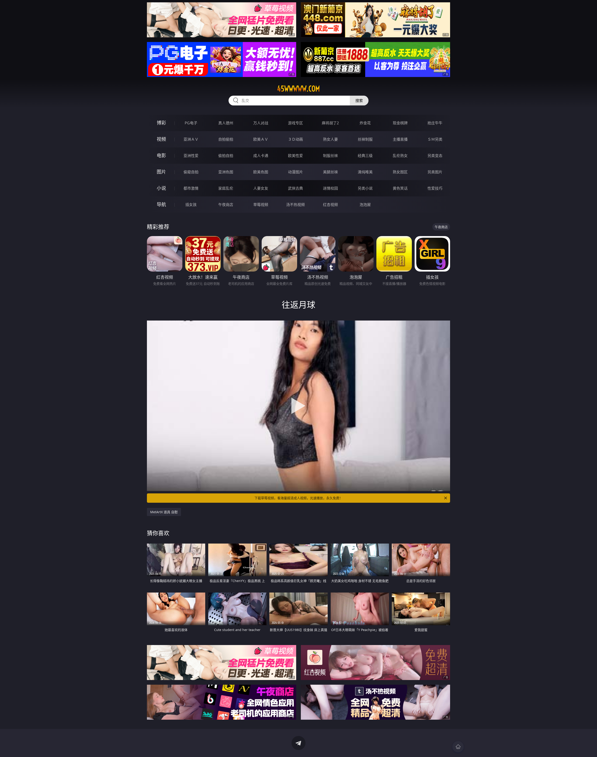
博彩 (161, 123)
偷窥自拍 (191, 171)
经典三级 (365, 155)
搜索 (359, 100)
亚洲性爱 (191, 155)
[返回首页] (458, 746)
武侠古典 (295, 188)
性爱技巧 (434, 188)
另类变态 (434, 155)
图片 (161, 172)
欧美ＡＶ (260, 139)
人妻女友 (260, 188)
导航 (161, 204)
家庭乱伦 (225, 188)
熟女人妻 (330, 139)
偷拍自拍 (225, 155)
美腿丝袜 (330, 171)
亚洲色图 (225, 171)
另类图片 (434, 171)
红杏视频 (330, 204)
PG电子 (191, 123)
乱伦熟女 (400, 155)
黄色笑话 (400, 188)
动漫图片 (295, 171)
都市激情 (191, 188)
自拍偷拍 (225, 139)
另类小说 (365, 188)
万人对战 (260, 123)
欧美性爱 (295, 155)
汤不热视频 (295, 204)
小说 (161, 188)
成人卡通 (260, 155)
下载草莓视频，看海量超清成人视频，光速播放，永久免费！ (298, 498)
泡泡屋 (365, 204)
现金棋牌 (400, 123)
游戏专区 (295, 123)
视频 (161, 139)
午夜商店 (225, 204)
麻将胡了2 (330, 123)
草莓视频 (260, 204)
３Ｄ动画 (295, 139)
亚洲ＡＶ (191, 139)
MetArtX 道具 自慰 (164, 512)
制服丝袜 (330, 155)
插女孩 (191, 204)
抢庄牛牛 (434, 123)
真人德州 (225, 123)
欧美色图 (260, 171)
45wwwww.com (298, 88)
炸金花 (365, 123)
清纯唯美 (365, 171)
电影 (161, 155)
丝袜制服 (365, 139)
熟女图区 (400, 171)
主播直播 (400, 139)
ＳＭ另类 (434, 139)
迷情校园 (330, 188)
